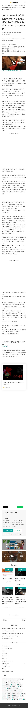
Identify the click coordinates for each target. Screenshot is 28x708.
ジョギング (4, 646)
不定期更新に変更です (7, 638)
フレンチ (10, 688)
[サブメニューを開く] (25, 646)
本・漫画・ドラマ (7, 34)
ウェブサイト (7, 534)
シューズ (14, 684)
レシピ (20, 692)
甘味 (5, 697)
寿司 (18, 693)
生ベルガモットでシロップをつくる (10, 636)
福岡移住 (4, 663)
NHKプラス (5, 346)
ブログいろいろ (5, 648)
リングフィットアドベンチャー (10, 692)
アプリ (17, 681)
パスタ (20, 686)
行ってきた (4, 666)
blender (10, 679)
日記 (3, 658)
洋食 (22, 695)
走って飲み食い (7, 699)
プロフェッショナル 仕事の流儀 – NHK (12, 70)
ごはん (5, 681)
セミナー (20, 684)
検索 (23, 620)
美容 (9, 697)
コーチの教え (6, 684)
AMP (5, 679)
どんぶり (11, 681)
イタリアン (6, 682)
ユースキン (6, 690)
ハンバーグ (6, 686)
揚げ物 (23, 693)
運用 (3, 668)
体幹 (9, 693)
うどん (21, 679)
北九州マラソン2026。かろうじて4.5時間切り (12, 633)
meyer (16, 679)
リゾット (20, 690)
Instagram (20, 534)
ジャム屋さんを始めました (8, 631)
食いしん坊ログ (5, 671)
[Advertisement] (14, 148)
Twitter (14, 534)
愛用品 (3, 656)
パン (5, 688)
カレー (19, 682)
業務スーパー (16, 695)
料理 (5, 695)
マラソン (16, 688)
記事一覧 (18, 530)
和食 (14, 693)
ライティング (13, 690)
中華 (5, 693)
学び (3, 653)
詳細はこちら (8, 530)
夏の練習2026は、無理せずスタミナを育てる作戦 (13, 628)
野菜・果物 (15, 699)
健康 (3, 651)
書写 (9, 695)
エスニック (13, 682)
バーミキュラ (13, 686)
